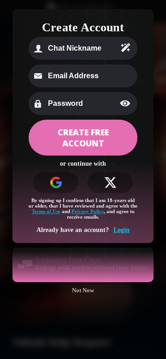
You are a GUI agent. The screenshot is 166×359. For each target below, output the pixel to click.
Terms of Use (46, 211)
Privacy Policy (87, 211)
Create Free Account (83, 138)
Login (121, 229)
